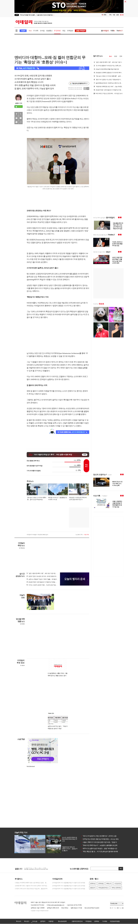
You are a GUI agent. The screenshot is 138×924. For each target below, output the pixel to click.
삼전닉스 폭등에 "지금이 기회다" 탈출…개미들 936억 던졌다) (45, 579)
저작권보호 (88, 921)
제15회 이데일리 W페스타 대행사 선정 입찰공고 (38, 868)
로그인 (122, 15)
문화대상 (92, 883)
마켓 (113, 30)
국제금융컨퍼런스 (103, 887)
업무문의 (42, 921)
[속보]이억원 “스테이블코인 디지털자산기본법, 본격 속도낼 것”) (46, 582)
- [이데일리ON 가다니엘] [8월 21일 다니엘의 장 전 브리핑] (68, 885)
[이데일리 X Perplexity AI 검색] (51, 68)
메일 (16, 118)
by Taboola (22, 548)
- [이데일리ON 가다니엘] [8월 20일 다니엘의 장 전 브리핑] (68, 888)
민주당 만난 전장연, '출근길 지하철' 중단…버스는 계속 (100, 839)
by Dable (22, 624)
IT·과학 (35, 30)
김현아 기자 (18, 103)
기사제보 (104, 921)
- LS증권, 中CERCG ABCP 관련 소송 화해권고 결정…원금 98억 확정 (31, 882)
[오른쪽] (53, 595)
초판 (117, 15)
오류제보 (96, 921)
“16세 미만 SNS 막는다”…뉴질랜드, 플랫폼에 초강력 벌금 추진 (102, 845)
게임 (63, 30)
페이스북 (16, 114)
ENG (105, 15)
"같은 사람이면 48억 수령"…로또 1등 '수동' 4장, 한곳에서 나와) (46, 573)
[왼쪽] (51, 595)
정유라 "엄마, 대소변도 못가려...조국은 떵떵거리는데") (43, 576)
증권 (115, 56)
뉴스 (110, 56)
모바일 (42, 30)
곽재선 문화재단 (116, 887)
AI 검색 (23, 30)
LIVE (16, 15)
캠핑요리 (92, 887)
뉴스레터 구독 (79, 534)
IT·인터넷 (57, 30)
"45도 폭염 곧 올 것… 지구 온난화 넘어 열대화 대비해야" (100, 851)
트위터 (21, 114)
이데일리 (33, 22)
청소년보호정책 (62, 921)
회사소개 (18, 921)
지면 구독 (86, 534)
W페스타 (108, 883)
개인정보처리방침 (115, 921)
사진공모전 (117, 883)
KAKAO (16, 122)
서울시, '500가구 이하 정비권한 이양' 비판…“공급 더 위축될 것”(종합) (104, 842)
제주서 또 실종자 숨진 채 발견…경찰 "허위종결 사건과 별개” (101, 848)
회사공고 (26, 921)
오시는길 (34, 921)
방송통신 (49, 30)
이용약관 (50, 921)
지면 (114, 15)
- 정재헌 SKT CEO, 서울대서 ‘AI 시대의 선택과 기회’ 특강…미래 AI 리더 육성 (31, 885)
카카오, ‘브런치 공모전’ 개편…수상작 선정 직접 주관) (43, 585)
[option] (52, 15)
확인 (121, 868)
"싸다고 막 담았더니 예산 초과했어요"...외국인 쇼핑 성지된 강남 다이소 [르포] (107, 836)
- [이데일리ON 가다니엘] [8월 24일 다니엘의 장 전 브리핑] (68, 882)
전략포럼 (100, 883)
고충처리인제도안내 (77, 921)
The (119, 30)
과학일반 (70, 30)
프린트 (21, 118)
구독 (110, 15)
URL (21, 122)
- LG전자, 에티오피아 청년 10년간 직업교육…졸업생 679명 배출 (31, 888)
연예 (120, 56)
